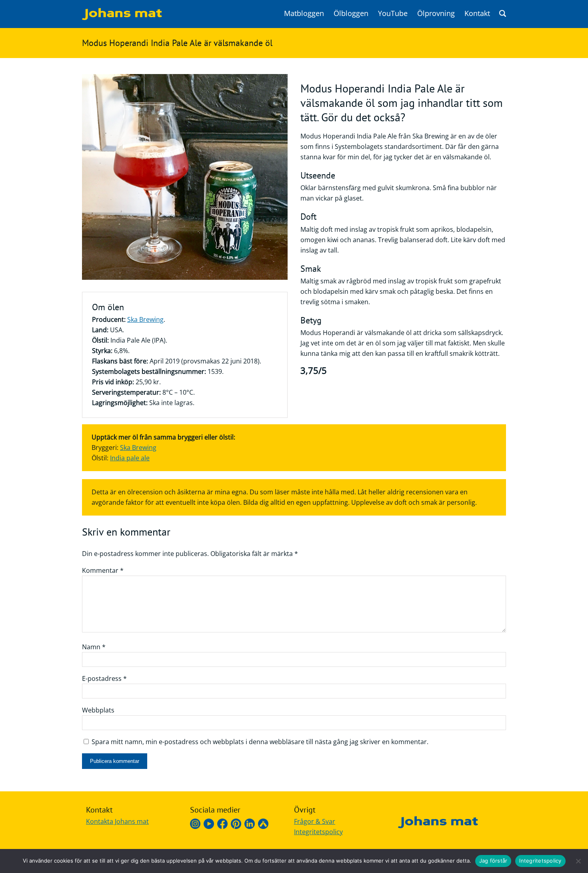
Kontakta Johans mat (117, 821)
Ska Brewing (145, 319)
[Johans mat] (122, 17)
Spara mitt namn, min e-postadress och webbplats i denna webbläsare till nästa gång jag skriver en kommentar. (260, 741)
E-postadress (104, 678)
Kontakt (477, 13)
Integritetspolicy (318, 831)
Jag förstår (493, 860)
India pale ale (130, 458)
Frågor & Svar (314, 821)
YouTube (393, 13)
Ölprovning (436, 13)
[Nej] (578, 861)
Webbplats (98, 710)
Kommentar (103, 570)
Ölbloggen (351, 13)
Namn (94, 646)
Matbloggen (304, 13)
